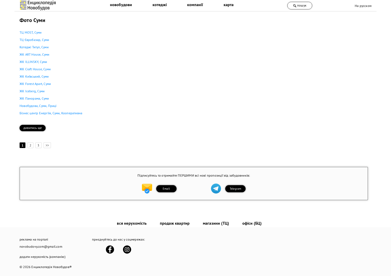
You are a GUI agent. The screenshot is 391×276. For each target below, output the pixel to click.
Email (166, 188)
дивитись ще (32, 128)
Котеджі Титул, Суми (34, 47)
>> (47, 145)
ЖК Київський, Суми (34, 76)
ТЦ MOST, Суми (31, 32)
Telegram (235, 188)
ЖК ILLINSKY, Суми (33, 62)
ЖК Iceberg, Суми (32, 91)
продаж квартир (175, 223)
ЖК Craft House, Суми (35, 69)
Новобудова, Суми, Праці (38, 106)
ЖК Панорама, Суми (34, 98)
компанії (195, 4)
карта (229, 4)
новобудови (121, 4)
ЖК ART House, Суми (34, 54)
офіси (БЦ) (252, 223)
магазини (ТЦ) (216, 223)
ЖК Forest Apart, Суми (35, 84)
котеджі (160, 4)
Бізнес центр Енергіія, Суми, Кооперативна (51, 113)
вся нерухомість (132, 223)
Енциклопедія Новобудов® (51, 267)
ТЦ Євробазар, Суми (34, 40)
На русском (363, 6)
